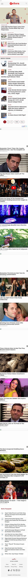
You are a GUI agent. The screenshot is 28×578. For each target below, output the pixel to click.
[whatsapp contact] (19, 570)
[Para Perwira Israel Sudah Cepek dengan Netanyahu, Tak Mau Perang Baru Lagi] (3, 84)
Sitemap (21, 566)
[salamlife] (9, 570)
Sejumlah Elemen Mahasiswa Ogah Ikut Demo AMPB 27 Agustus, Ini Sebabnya (17, 108)
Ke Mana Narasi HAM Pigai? (17, 115)
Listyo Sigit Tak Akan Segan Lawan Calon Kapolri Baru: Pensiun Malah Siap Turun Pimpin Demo (13, 28)
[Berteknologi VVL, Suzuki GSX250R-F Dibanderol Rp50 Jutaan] (3, 65)
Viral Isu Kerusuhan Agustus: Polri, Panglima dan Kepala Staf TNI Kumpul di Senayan (15, 520)
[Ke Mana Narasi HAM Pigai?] (3, 117)
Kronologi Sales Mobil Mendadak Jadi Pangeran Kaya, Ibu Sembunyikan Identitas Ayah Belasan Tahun (12, 74)
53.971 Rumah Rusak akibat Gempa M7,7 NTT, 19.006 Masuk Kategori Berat (17, 100)
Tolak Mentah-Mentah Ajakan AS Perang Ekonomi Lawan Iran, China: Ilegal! (17, 91)
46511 (16, 121)
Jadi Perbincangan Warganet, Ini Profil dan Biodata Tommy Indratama (15, 530)
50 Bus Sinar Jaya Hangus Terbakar (14, 553)
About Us (14, 564)
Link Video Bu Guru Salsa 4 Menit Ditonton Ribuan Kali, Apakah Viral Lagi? (15, 535)
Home (7, 564)
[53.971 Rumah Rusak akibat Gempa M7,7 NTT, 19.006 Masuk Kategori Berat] (3, 101)
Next (22, 121)
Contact (21, 564)
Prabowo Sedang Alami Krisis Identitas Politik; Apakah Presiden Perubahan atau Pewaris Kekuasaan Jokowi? (15, 526)
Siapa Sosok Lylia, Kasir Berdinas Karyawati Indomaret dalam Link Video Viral (17, 45)
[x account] (14, 570)
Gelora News (17, 575)
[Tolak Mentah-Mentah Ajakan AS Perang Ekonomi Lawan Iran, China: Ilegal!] (3, 92)
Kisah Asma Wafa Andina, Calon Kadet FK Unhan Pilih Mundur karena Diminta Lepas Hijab (17, 53)
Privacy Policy (14, 566)
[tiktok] (11, 570)
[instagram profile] (16, 570)
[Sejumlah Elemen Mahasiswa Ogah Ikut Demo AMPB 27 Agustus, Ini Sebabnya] (3, 109)
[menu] (1, 3)
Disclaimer (7, 566)
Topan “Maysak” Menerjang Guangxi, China (14, 544)
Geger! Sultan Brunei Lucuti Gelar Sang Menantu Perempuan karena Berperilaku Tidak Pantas (15, 514)
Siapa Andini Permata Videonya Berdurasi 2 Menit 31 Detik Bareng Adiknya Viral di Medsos (16, 540)
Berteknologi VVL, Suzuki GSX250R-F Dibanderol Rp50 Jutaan (17, 64)
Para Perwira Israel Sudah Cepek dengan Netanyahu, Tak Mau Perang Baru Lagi (16, 83)
